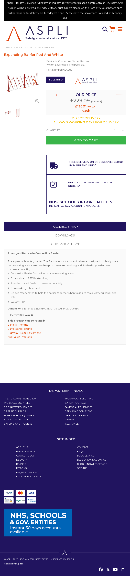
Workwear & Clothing (79, 398)
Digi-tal (19, 563)
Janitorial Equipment (78, 407)
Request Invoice (26, 472)
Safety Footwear (76, 402)
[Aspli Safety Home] (36, 33)
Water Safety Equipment (19, 415)
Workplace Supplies (17, 402)
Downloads (65, 235)
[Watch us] (115, 570)
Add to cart (86, 140)
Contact (82, 447)
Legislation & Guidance (91, 459)
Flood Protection (16, 419)
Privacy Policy (25, 451)
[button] (34, 82)
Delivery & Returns (65, 244)
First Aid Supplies (15, 411)
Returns (21, 468)
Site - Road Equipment (78, 411)
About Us (22, 447)
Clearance (72, 423)
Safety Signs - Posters (18, 423)
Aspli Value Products (20, 337)
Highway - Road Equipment (24, 332)
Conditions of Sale (28, 476)
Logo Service (85, 455)
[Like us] (100, 570)
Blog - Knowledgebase (92, 464)
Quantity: (53, 130)
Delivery (21, 459)
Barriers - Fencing (18, 324)
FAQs (80, 451)
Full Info (56, 79)
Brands (21, 464)
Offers (69, 419)
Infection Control (77, 415)
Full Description (65, 226)
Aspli (9, 559)
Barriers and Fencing (20, 328)
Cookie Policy (25, 455)
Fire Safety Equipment (18, 407)
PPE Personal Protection (20, 398)
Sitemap (82, 468)
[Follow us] (108, 570)
